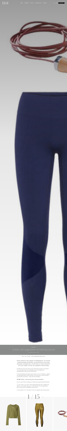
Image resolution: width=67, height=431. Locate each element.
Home (23, 356)
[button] (42, 397)
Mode (25, 356)
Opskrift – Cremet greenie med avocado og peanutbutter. (32, 379)
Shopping (33, 347)
